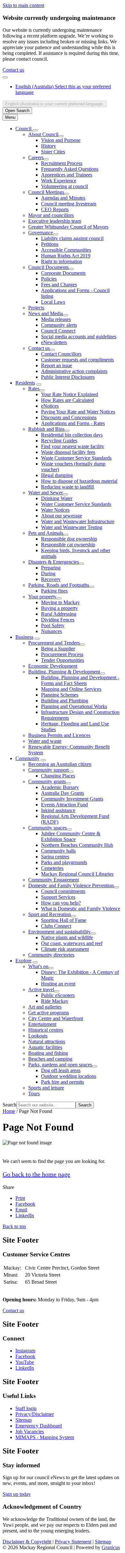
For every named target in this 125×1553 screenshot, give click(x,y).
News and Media (45, 313)
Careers (36, 157)
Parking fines (54, 591)
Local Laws (53, 302)
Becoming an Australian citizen (59, 764)
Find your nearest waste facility (72, 446)
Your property (42, 596)
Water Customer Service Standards (76, 504)
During (48, 573)
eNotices (50, 406)
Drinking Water (56, 498)
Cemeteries (52, 868)
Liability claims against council (72, 238)
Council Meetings (46, 192)
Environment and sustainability (59, 931)
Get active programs (48, 1012)
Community (27, 758)
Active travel (41, 989)
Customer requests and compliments (77, 359)
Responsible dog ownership (69, 539)
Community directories (51, 955)
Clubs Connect (56, 926)
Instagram (25, 1350)
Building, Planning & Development (64, 671)
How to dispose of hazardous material (79, 481)
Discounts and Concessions (68, 417)
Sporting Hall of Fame (63, 920)
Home (9, 1111)
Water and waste (45, 741)
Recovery (51, 579)
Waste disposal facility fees (68, 452)
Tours (34, 1093)
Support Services (58, 897)
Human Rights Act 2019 (65, 255)
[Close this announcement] (5, 77)
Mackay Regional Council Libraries (77, 874)
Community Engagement (53, 879)
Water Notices (55, 510)
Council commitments (63, 891)
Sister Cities (53, 151)
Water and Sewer (45, 492)
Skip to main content (23, 5)
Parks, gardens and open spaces (60, 1064)
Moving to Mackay (60, 602)
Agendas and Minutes (63, 198)
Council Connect (58, 331)
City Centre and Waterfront (55, 1018)
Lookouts (37, 1035)
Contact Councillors (61, 354)
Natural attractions (46, 1041)
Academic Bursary (60, 787)
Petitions (49, 244)
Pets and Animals (45, 533)
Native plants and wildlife (67, 937)
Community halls (58, 851)
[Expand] (35, 130)
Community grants (47, 781)
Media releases (56, 319)
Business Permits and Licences (59, 735)
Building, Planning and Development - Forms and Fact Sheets (80, 680)
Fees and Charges (59, 284)
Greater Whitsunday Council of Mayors (68, 227)
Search (9, 1104)
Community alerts (59, 325)
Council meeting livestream (68, 203)
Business (24, 637)
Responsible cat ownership (68, 544)
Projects (36, 307)
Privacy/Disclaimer (34, 1414)
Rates (33, 388)
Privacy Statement (73, 1541)
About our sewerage (61, 515)
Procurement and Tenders (54, 643)
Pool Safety (52, 625)
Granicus (111, 1547)
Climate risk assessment (65, 949)
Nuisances (51, 631)
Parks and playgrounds (64, 862)
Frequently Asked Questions (69, 169)
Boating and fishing (48, 1053)
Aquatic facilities (45, 1047)
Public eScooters (58, 995)
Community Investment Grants (72, 799)
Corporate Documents (63, 273)
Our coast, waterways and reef (72, 943)
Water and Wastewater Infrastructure (77, 521)
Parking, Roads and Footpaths (58, 585)
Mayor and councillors (51, 215)
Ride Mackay (54, 1001)
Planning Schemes (59, 695)
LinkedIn (24, 1368)
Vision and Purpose (60, 140)
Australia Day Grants (62, 793)
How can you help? (61, 903)
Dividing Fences (57, 619)
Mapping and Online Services (71, 689)
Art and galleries (45, 1007)
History (48, 146)
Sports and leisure (46, 1087)
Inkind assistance (58, 810)
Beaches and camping (50, 1059)
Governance (40, 232)
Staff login (26, 1408)
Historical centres (45, 1030)
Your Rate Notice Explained (69, 394)
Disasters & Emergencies (53, 562)
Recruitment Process (61, 163)
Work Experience (58, 180)
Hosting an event (58, 983)
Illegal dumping (57, 475)
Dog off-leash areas (60, 1070)
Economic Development (52, 666)
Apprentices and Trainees (66, 175)
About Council (43, 134)
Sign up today (17, 1494)
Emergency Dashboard (38, 1425)
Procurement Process (62, 654)
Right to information (61, 261)
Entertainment (42, 1024)
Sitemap (23, 1420)
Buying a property (59, 608)
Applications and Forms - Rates (73, 423)
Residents (25, 383)
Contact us (13, 70)
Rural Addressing (58, 614)
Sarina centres (55, 856)
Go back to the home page (36, 1174)
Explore (23, 960)
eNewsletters (54, 342)
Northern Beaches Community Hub (77, 845)
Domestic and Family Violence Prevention (71, 885)
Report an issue (56, 365)
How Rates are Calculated (67, 400)
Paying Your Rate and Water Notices (78, 411)
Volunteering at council (64, 186)
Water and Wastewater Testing (71, 527)
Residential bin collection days (72, 435)
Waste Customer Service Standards (76, 458)
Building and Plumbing (64, 700)
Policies (49, 279)
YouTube (24, 1362)
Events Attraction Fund (64, 804)
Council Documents (48, 267)
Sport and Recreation (49, 914)
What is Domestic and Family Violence (80, 908)
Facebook (25, 1356)
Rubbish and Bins (46, 429)
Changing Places (58, 775)
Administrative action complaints (74, 371)
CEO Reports (55, 209)
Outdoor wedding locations (68, 1076)
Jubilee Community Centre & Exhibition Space (70, 836)
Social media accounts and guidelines (78, 336)
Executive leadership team (54, 221)
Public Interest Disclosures (68, 377)
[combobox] (54, 103)
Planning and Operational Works (74, 706)
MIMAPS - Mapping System (44, 1437)
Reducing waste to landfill (67, 487)
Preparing (51, 567)
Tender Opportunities (62, 660)
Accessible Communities (66, 250)
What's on (38, 966)
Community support (48, 770)
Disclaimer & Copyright (27, 1541)
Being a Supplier (58, 648)
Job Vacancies (29, 1431)
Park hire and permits (62, 1082)
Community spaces (47, 827)
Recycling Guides (59, 440)
